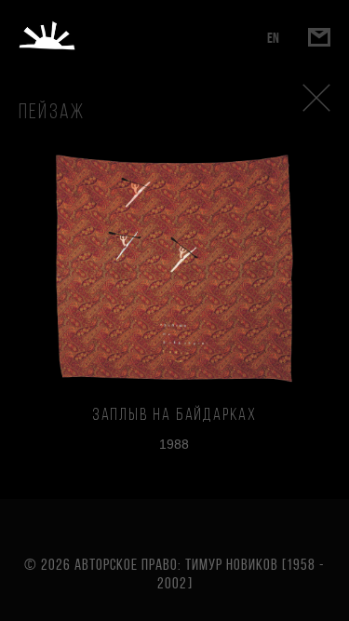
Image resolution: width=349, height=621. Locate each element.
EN (273, 38)
